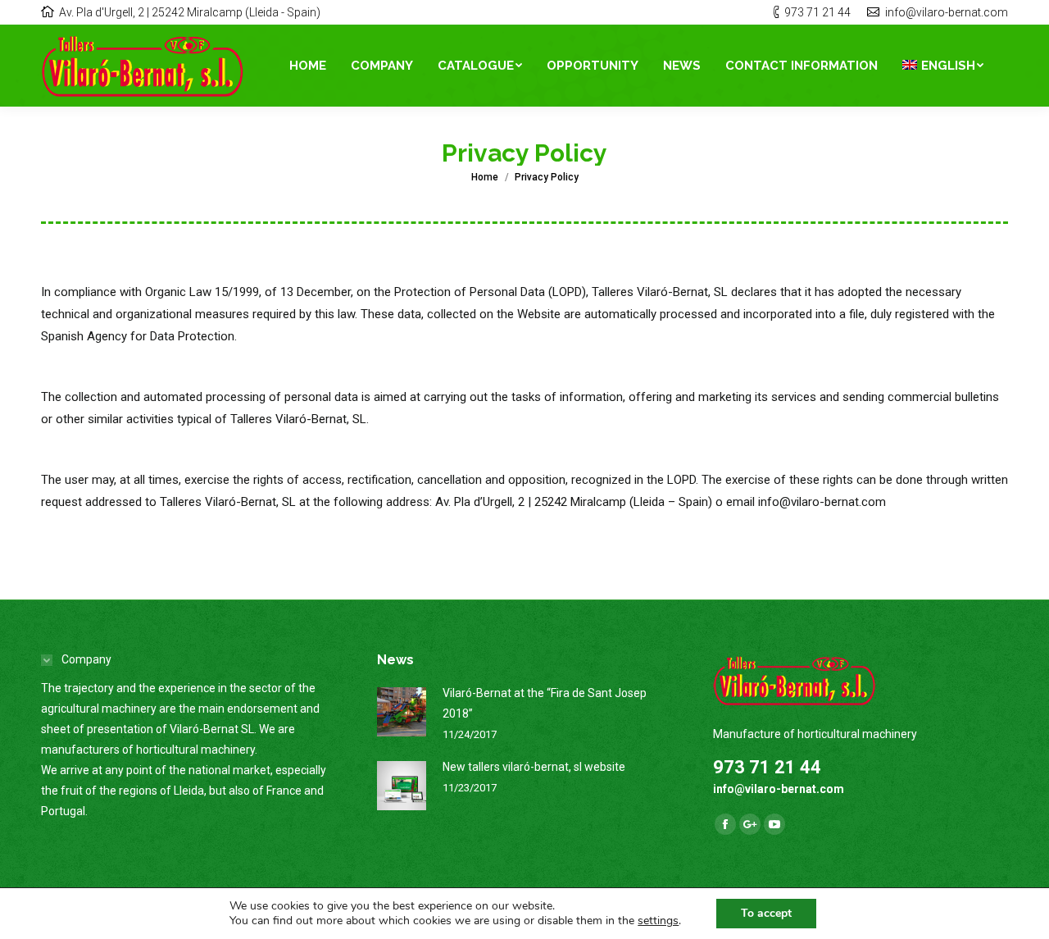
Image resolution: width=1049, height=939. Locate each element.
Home (484, 177)
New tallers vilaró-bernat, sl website (534, 766)
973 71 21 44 (817, 12)
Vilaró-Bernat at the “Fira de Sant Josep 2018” (545, 703)
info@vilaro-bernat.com (946, 12)
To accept (766, 913)
